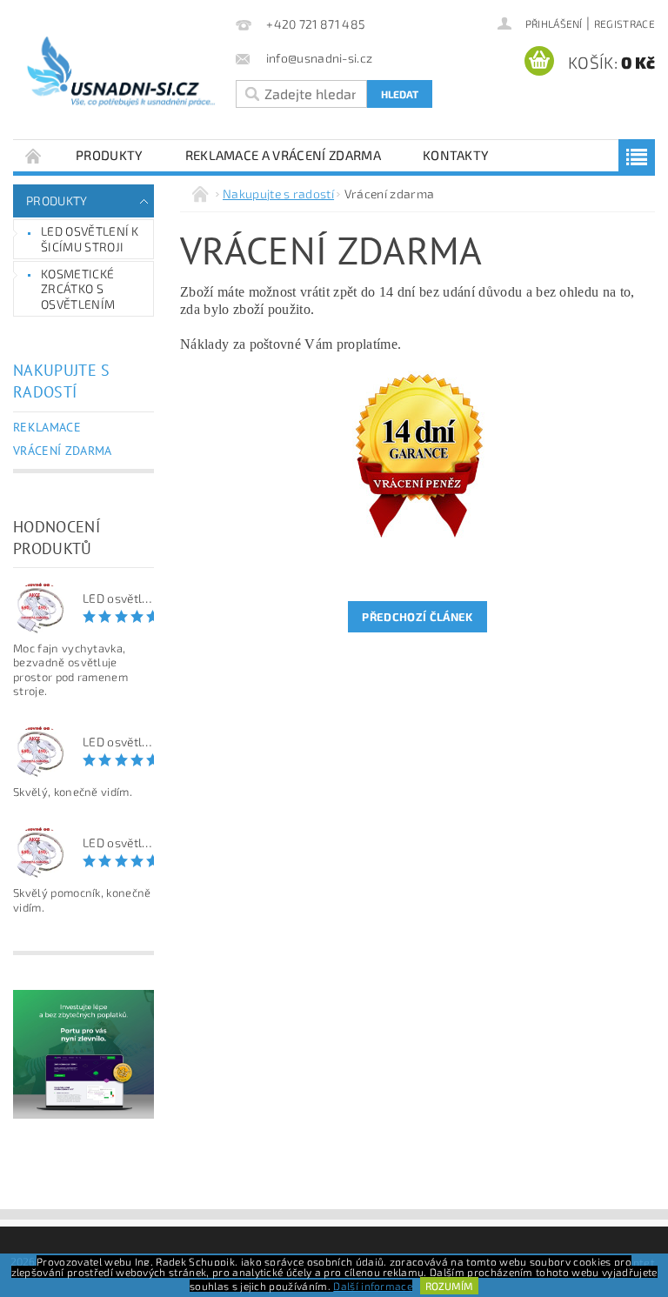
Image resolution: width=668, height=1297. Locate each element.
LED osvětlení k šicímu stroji (90, 239)
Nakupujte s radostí (61, 381)
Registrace (624, 23)
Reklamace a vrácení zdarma (283, 155)
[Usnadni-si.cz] (120, 78)
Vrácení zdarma (62, 450)
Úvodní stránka (34, 155)
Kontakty (456, 155)
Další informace (372, 1286)
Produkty (110, 155)
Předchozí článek (417, 617)
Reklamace (47, 427)
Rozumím (449, 1286)
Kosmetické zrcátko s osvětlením (78, 288)
